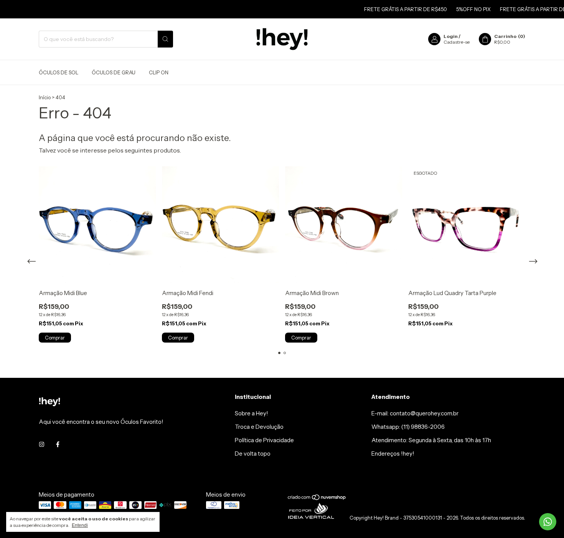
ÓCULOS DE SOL (58, 72)
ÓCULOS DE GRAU (113, 72)
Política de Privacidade (264, 440)
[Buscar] (165, 39)
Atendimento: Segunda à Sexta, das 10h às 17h (431, 440)
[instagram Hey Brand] (42, 444)
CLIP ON (158, 72)
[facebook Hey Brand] (58, 444)
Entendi (80, 525)
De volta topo (252, 453)
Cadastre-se (457, 42)
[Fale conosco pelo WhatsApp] (547, 521)
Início (45, 97)
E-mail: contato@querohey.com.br (414, 413)
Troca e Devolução (259, 426)
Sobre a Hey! (251, 413)
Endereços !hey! (392, 453)
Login (451, 36)
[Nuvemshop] (317, 498)
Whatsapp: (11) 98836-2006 (408, 426)
